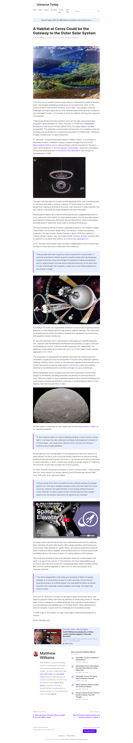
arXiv (48, 620)
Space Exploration (73, 37)
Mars (64, 384)
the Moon (85, 426)
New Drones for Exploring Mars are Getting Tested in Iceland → (86, 716)
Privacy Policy (70, 736)
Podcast (46, 10)
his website (52, 694)
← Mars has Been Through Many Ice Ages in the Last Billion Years (49, 716)
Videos (40, 10)
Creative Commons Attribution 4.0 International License (73, 739)
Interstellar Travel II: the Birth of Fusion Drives (87, 659)
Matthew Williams (40, 37)
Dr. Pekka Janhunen (63, 124)
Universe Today (47, 4)
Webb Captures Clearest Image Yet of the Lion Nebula (87, 686)
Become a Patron (89, 731)
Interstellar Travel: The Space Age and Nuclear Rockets (86, 677)
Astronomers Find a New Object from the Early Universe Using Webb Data (87, 668)
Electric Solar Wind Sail (69, 151)
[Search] (98, 11)
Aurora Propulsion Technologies (66, 148)
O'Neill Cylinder (66, 236)
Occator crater (78, 365)
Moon (57, 384)
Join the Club (60, 11)
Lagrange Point (82, 239)
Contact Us (61, 736)
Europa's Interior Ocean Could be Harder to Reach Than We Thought (88, 695)
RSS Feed (67, 11)
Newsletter (53, 10)
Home (35, 10)
